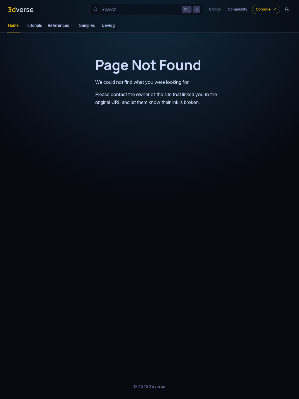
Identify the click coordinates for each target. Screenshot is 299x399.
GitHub (215, 9)
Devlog (108, 25)
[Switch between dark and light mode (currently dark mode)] (287, 9)
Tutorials (34, 25)
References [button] (58, 25)
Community (237, 9)
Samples (87, 25)
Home (13, 25)
